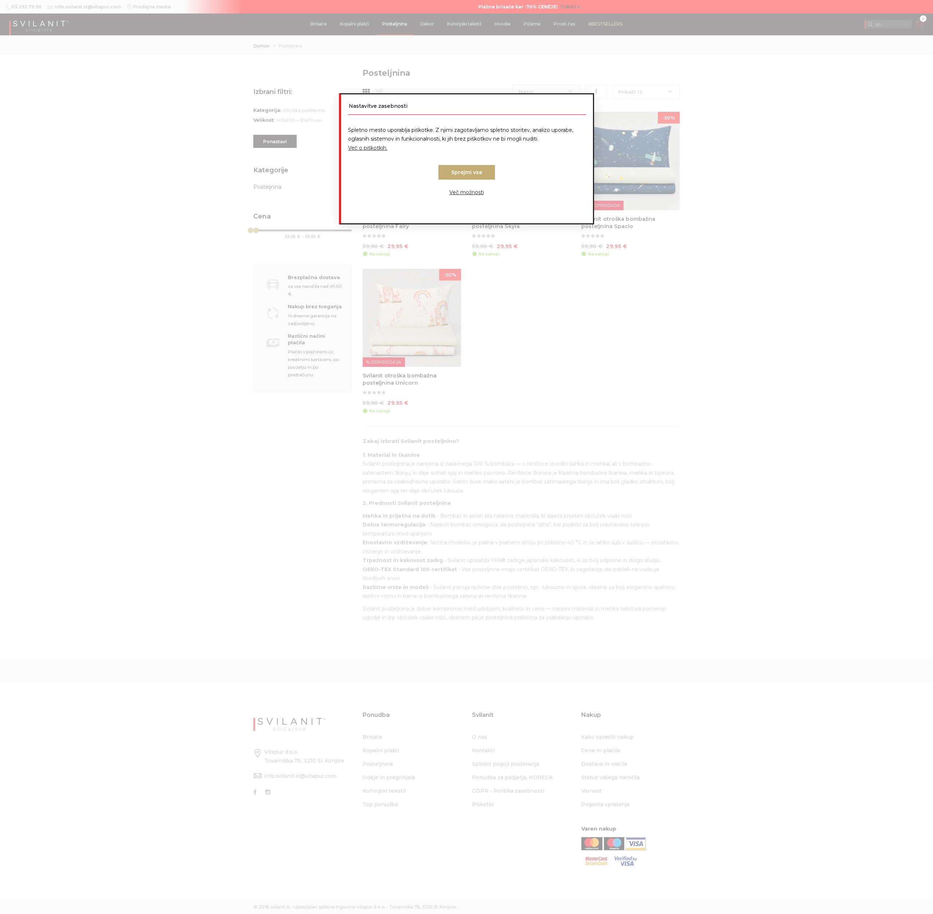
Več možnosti (466, 192)
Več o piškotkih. (367, 148)
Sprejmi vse (466, 172)
